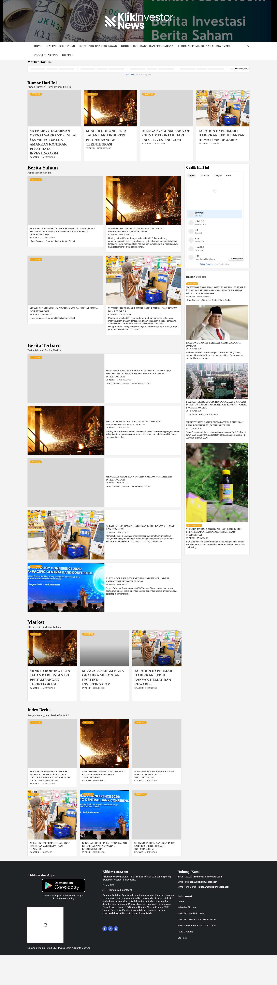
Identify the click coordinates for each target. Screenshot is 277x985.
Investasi (35, 94)
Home (38, 46)
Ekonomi (92, 94)
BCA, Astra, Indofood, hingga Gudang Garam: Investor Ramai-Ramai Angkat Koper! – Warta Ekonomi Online (216, 405)
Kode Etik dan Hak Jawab (98, 46)
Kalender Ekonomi (60, 46)
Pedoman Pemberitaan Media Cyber (204, 46)
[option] (52, 667)
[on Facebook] (104, 928)
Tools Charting (46, 55)
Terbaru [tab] (201, 276)
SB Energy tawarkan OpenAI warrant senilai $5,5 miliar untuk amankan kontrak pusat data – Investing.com (62, 231)
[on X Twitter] (110, 928)
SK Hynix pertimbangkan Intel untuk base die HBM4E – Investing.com (154, 846)
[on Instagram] (116, 928)
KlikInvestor (194, 525)
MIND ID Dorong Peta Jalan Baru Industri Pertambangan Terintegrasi (103, 774)
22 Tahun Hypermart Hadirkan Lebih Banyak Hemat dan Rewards (222, 135)
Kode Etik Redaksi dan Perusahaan (147, 46)
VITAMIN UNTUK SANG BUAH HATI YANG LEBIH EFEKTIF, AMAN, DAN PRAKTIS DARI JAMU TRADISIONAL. (214, 532)
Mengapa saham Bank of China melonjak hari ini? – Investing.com (166, 135)
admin (36, 157)
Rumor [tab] (190, 276)
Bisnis (203, 94)
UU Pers (67, 55)
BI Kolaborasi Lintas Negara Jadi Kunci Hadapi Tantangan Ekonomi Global (104, 846)
